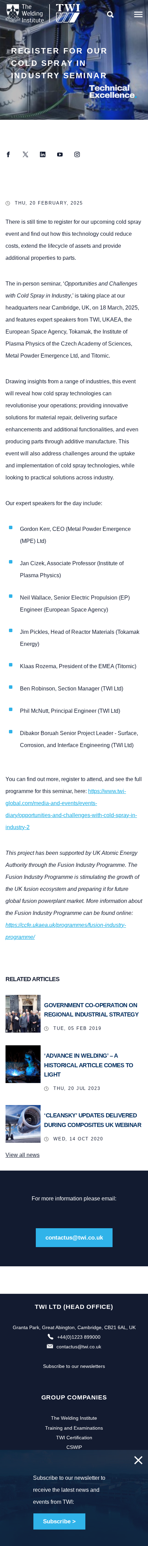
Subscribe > (59, 1521)
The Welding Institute (74, 1418)
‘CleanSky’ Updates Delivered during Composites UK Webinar (92, 1120)
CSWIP (74, 1447)
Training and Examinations (74, 1428)
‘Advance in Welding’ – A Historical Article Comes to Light (88, 1065)
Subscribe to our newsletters (74, 1366)
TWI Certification (74, 1437)
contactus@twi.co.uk (74, 1237)
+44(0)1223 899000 (79, 1337)
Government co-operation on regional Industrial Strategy (91, 1010)
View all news (23, 1155)
